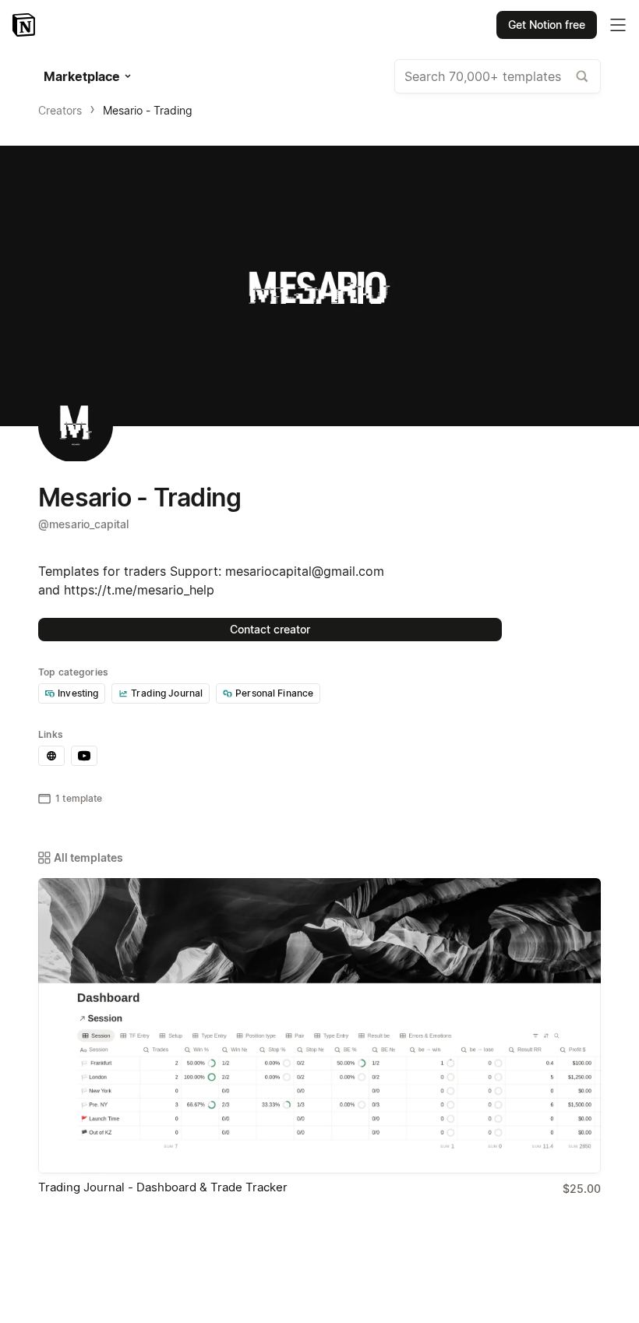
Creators (60, 110)
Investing (78, 693)
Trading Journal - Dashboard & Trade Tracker (163, 1187)
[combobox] (497, 76)
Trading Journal (167, 693)
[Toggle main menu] (618, 25)
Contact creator (270, 629)
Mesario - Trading (147, 110)
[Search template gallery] (582, 76)
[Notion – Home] (25, 25)
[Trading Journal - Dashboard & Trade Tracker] (319, 1025)
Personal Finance (274, 693)
